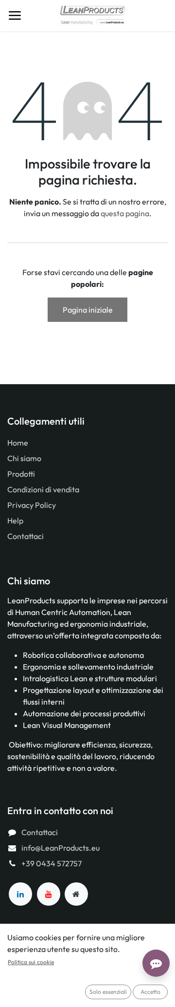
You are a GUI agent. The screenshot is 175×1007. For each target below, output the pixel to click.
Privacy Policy (31, 505)
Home (17, 443)
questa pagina (125, 213)
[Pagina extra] (76, 894)
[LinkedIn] (20, 894)
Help (15, 520)
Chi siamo (24, 458)
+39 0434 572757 (51, 863)
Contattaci (25, 536)
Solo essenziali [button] (108, 991)
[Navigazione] (14, 15)
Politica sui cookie (31, 962)
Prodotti (21, 474)
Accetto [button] (150, 991)
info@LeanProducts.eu (60, 848)
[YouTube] (48, 894)
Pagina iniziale (88, 310)
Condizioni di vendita (43, 489)
